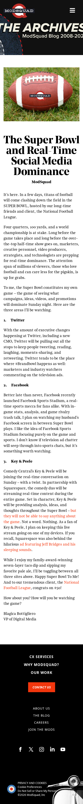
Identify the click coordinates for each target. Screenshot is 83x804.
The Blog (41, 715)
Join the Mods (41, 729)
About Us (41, 708)
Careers (41, 722)
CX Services (41, 656)
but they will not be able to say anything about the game (40, 516)
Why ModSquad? (41, 664)
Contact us (42, 687)
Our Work (41, 672)
